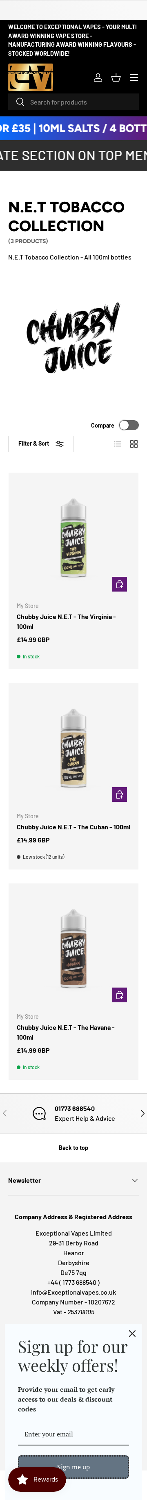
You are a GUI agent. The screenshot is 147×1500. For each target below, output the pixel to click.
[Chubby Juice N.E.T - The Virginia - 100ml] (73, 538)
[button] (116, 77)
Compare (102, 425)
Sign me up (73, 1466)
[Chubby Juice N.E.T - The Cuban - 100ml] (73, 748)
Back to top (73, 1147)
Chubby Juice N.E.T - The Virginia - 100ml (66, 621)
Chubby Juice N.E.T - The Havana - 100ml (66, 1032)
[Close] (132, 1333)
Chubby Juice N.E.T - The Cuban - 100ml (73, 827)
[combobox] (73, 101)
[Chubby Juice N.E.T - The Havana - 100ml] (73, 949)
